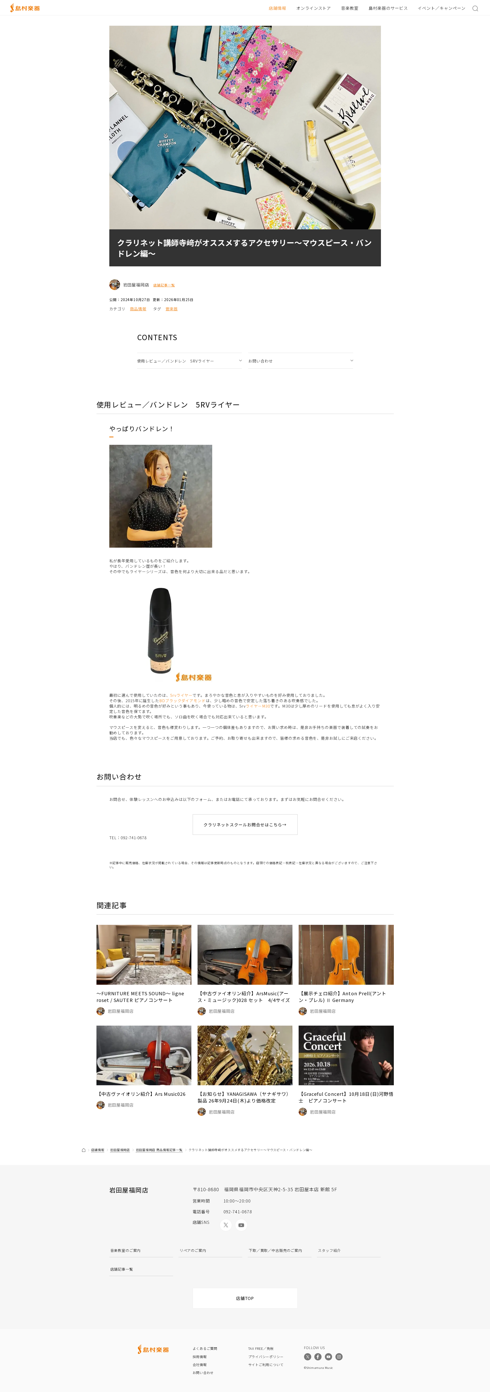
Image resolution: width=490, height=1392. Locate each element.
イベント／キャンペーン (442, 8)
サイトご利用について (266, 1364)
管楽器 (172, 308)
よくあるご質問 (205, 1348)
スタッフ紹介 (329, 1250)
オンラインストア (313, 8)
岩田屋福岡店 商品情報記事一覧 (159, 1149)
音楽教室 (350, 8)
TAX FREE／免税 (261, 1348)
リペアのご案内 (193, 1250)
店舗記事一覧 (164, 285)
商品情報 (138, 308)
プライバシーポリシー (266, 1356)
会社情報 (200, 1364)
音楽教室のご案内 (125, 1250)
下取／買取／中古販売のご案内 (275, 1250)
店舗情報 (277, 8)
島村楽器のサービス (388, 8)
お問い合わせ (260, 361)
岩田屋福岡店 (120, 1149)
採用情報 (200, 1356)
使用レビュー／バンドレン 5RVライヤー (175, 361)
